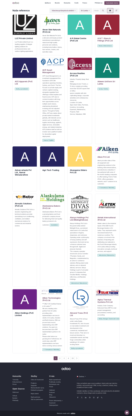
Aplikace (48, 3)
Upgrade (34, 385)
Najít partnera (35, 397)
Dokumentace (17, 382)
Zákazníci (52, 397)
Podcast (52, 392)
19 (73, 358)
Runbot (14, 398)
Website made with (63, 413)
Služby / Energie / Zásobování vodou (109, 318)
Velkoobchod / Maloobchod (79, 283)
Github (14, 396)
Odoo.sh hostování (37, 379)
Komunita (67, 3)
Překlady (15, 400)
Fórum (14, 384)
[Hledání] (103, 10)
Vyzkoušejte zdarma (112, 3)
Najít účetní (35, 393)
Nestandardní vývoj (37, 388)
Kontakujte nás (54, 384)
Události (52, 390)
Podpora (34, 383)
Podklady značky (55, 382)
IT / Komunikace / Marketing (107, 187)
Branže (57, 3)
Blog (50, 395)
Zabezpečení (53, 405)
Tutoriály (15, 379)
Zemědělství (54, 225)
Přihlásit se (98, 3)
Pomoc (85, 3)
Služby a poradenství (22, 89)
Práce (51, 386)
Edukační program (37, 390)
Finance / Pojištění (48, 140)
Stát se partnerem (37, 399)
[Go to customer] (107, 25)
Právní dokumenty (55, 400)
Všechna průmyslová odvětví (63, 11)
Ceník (76, 3)
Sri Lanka (84, 11)
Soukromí (52, 403)
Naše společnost (55, 379)
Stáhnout (15, 392)
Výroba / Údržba (103, 89)
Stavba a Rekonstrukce (105, 46)
